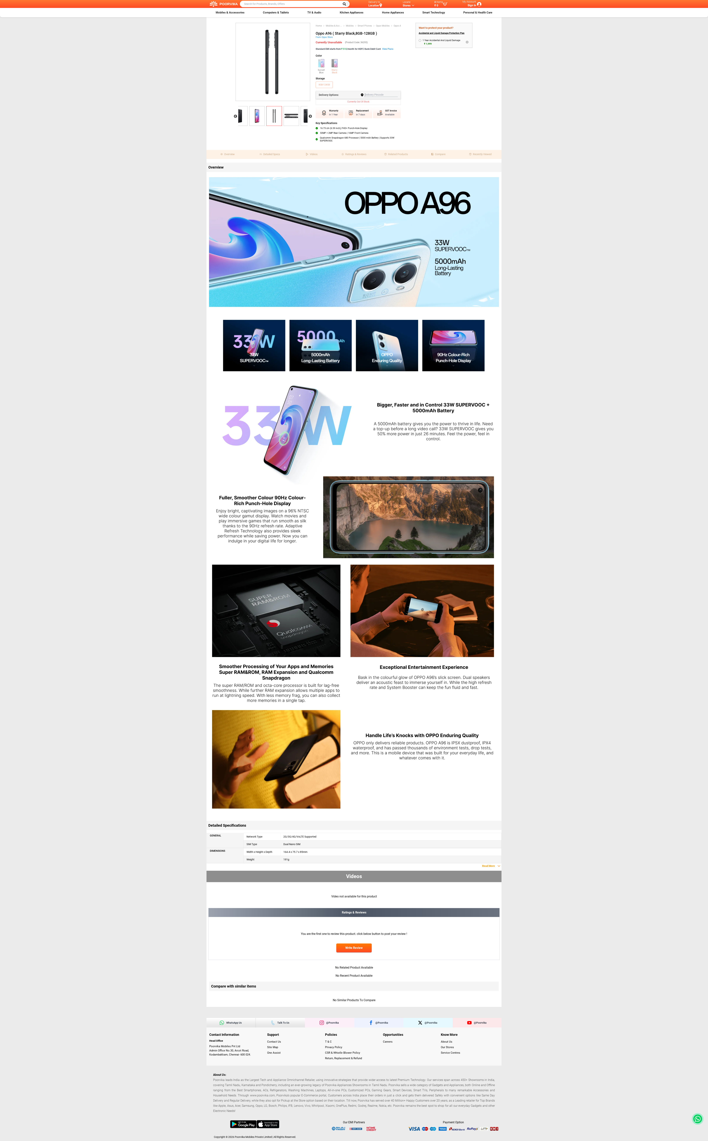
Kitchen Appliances (351, 12)
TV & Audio (314, 12)
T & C (328, 1041)
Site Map (272, 1047)
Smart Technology (433, 12)
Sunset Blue (321, 71)
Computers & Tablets (276, 12)
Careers (388, 1041)
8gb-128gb (324, 84)
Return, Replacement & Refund (343, 1058)
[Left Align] (346, 4)
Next (310, 116)
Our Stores (447, 1047)
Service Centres (450, 1052)
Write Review (354, 948)
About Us (446, 1041)
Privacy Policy (333, 1047)
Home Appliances (393, 12)
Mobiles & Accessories (230, 12)
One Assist (274, 1052)
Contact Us (274, 1041)
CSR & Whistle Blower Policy (342, 1052)
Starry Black (334, 71)
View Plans (387, 49)
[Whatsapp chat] (697, 1118)
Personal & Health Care (477, 12)
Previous (235, 116)
